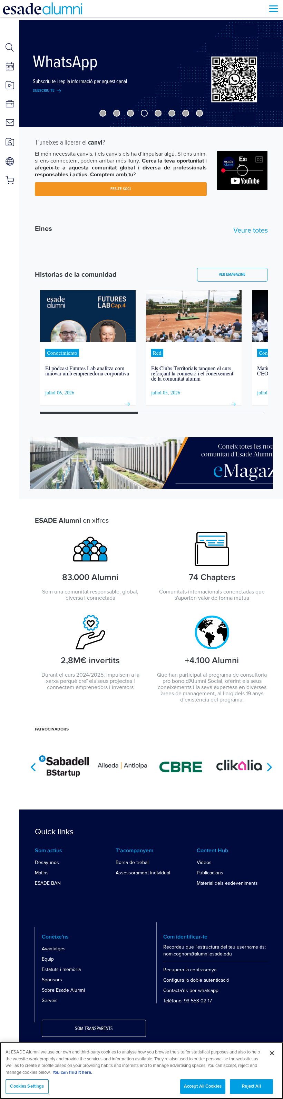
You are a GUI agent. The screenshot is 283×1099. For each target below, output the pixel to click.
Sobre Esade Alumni (63, 990)
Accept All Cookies (203, 1086)
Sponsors (52, 980)
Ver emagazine (232, 275)
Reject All (251, 1086)
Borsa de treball (132, 862)
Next (269, 767)
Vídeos (204, 862)
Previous (33, 767)
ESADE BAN (48, 883)
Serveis (50, 1000)
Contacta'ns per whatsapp (190, 990)
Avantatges (54, 949)
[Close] (272, 1053)
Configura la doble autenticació (196, 980)
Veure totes (250, 230)
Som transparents (94, 1028)
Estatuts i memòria (61, 969)
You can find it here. (72, 1072)
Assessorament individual (143, 873)
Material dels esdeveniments (227, 883)
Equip (48, 959)
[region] (141, 1070)
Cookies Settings (27, 1086)
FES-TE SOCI (120, 189)
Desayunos (47, 862)
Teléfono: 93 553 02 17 (187, 1001)
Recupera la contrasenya (189, 970)
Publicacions (210, 873)
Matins (42, 873)
